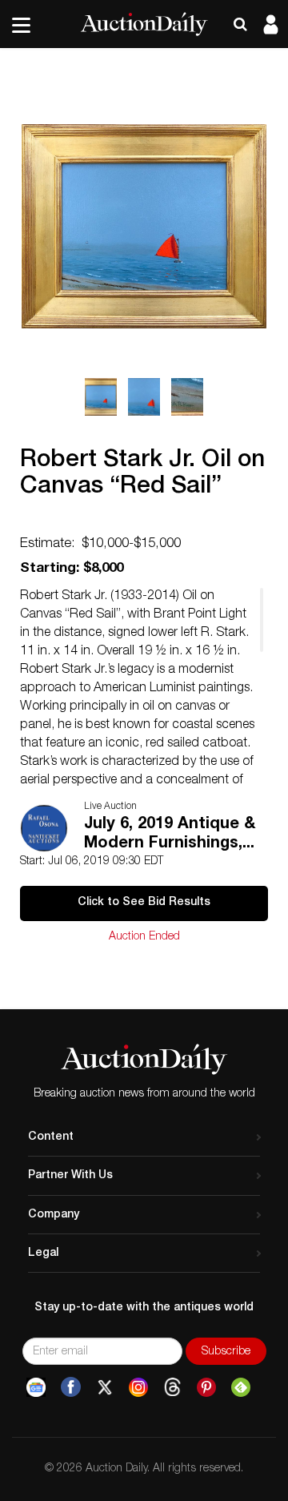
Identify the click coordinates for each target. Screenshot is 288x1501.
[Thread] (172, 1387)
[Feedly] (240, 1387)
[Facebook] (71, 1387)
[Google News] (36, 1387)
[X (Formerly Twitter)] (105, 1387)
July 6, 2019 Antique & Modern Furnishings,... (169, 834)
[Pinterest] (206, 1387)
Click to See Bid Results (144, 902)
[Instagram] (138, 1387)
